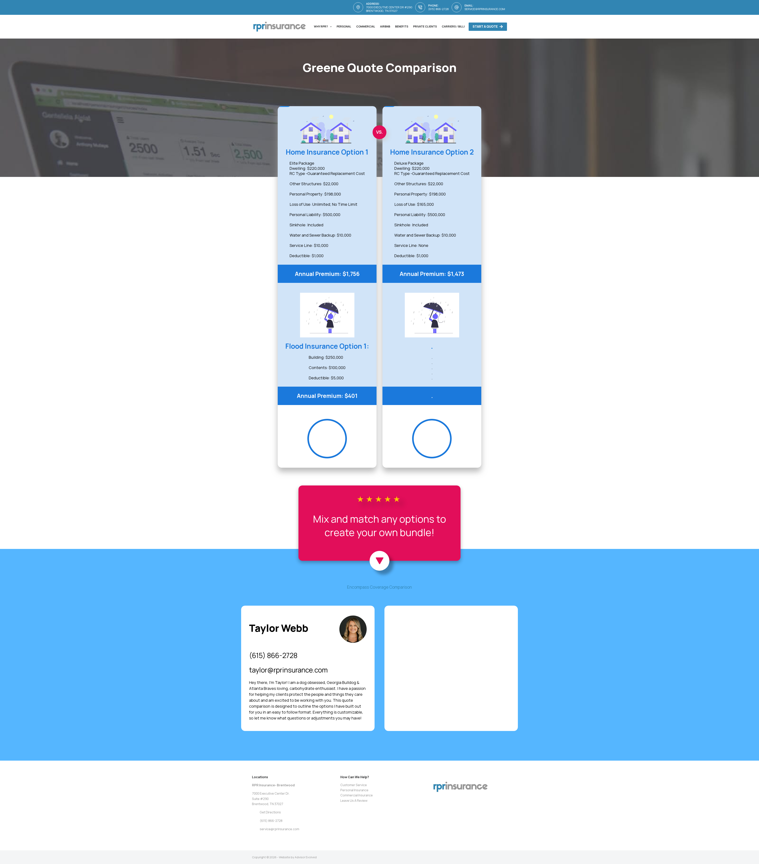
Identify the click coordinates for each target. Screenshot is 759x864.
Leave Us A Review (353, 800)
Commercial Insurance (356, 795)
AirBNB (385, 26)
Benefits (401, 26)
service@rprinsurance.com (484, 9)
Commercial (365, 26)
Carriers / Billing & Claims (462, 26)
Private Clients (425, 26)
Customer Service (353, 785)
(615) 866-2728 (438, 9)
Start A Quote (485, 26)
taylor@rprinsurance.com (288, 670)
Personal (344, 26)
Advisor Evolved (306, 857)
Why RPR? (321, 26)
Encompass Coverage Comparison (379, 587)
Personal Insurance (354, 790)
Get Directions (270, 812)
